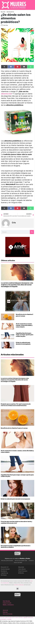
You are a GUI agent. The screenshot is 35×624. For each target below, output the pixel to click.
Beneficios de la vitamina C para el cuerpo (24, 315)
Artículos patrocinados (7, 560)
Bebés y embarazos (8, 604)
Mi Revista (21, 573)
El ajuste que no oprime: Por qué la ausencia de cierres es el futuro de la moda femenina (16, 404)
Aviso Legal (23, 617)
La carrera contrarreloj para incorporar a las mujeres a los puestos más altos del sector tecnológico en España (17, 284)
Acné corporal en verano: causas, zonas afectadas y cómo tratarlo (24, 325)
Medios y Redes (25, 558)
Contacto (31, 560)
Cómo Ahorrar (22, 569)
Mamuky (5, 612)
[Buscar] (32, 232)
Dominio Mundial (5, 569)
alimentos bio (6, 94)
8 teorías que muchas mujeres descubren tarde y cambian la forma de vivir (16, 522)
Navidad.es (4, 571)
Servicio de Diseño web (21, 560)
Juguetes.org (4, 573)
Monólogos (4, 575)
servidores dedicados (19, 584)
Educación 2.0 (4, 567)
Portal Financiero (22, 571)
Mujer (3, 12)
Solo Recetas (6, 601)
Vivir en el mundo (7, 614)
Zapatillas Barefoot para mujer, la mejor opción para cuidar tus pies (24, 334)
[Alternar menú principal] (31, 5)
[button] (17, 588)
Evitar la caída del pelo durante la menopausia (23, 343)
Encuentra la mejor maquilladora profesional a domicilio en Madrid (15, 546)
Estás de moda (7, 603)
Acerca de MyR (18, 562)
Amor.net (5, 610)
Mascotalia (21, 567)
